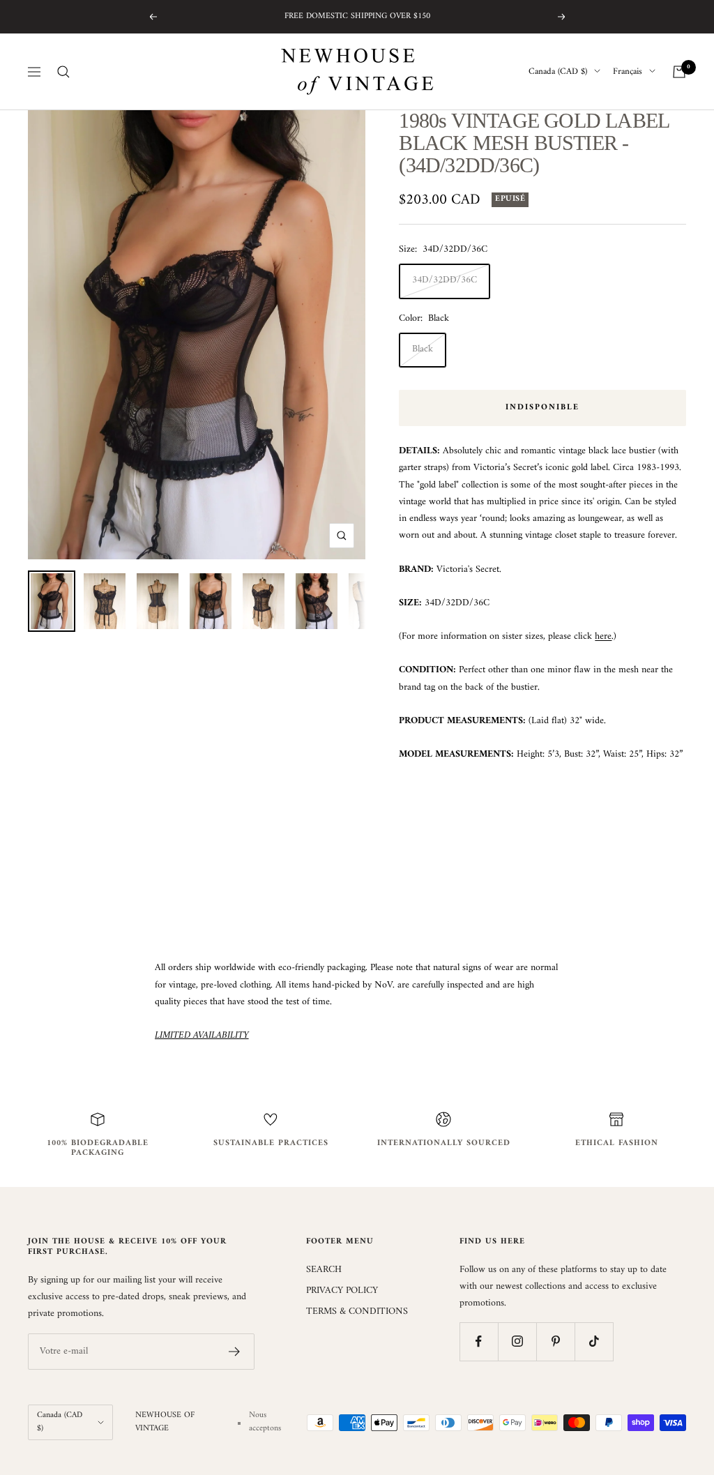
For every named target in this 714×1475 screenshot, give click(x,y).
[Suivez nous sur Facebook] (478, 1341)
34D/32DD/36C (444, 280)
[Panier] (679, 72)
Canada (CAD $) (558, 72)
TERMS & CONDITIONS (357, 1311)
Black (422, 349)
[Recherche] (63, 72)
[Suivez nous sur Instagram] (517, 1341)
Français (627, 72)
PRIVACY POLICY (342, 1291)
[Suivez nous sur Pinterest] (555, 1341)
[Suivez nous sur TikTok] (594, 1341)
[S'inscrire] (235, 1351)
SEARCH (324, 1270)
